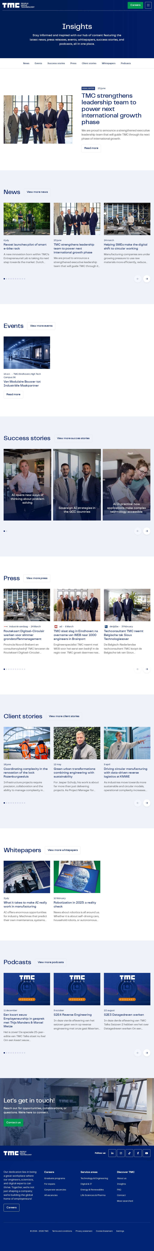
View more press (36, 578)
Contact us (13, 1122)
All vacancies (51, 1195)
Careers (135, 5)
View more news (37, 192)
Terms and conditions (62, 1231)
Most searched (125, 1201)
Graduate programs (54, 1178)
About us (121, 1178)
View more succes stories (73, 438)
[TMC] (18, 5)
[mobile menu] (148, 5)
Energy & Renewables (92, 1190)
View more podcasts (51, 962)
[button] (146, 278)
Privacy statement (84, 1231)
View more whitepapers (63, 850)
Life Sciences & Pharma (93, 1195)
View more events (41, 326)
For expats (49, 1184)
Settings (120, 1231)
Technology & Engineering (94, 1178)
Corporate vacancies (55, 1190)
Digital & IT (86, 1184)
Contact (121, 1195)
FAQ (119, 1190)
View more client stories (64, 716)
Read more (91, 148)
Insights (121, 1184)
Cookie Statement (104, 1231)
